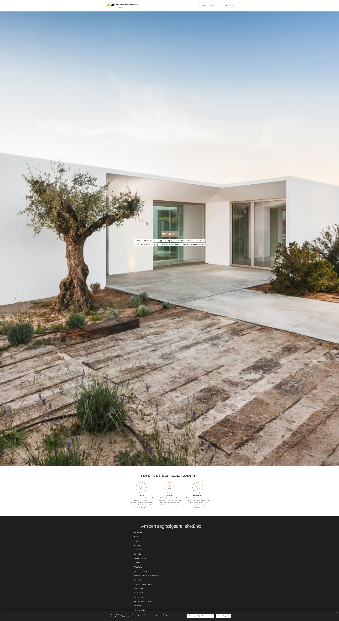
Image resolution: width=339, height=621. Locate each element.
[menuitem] (203, 6)
